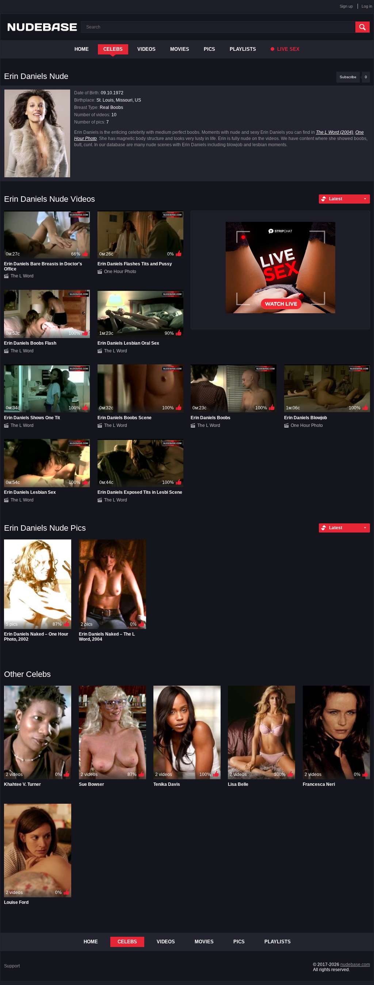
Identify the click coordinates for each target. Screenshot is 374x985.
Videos (146, 49)
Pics (209, 49)
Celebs (113, 49)
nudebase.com (355, 964)
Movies (179, 49)
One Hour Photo (120, 271)
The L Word (22, 276)
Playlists (243, 49)
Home (82, 49)
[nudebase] (42, 27)
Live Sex (287, 49)
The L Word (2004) (334, 132)
